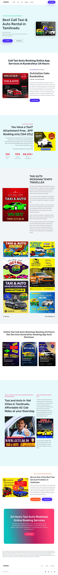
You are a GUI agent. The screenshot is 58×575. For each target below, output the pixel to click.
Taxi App (7, 40)
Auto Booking (19, 40)
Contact (31, 2)
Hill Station (47, 354)
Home (14, 2)
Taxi (18, 2)
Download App (47, 499)
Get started (29, 534)
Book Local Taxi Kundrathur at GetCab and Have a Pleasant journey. (29, 358)
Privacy (47, 565)
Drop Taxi (42, 354)
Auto (22, 2)
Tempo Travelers (31, 353)
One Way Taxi (24, 362)
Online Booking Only (12, 354)
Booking (26, 2)
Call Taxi (7, 316)
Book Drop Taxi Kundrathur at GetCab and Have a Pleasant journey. (10, 359)
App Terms (52, 565)
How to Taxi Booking (35, 499)
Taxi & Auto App (35, 96)
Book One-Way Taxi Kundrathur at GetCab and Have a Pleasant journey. (45, 359)
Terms (42, 565)
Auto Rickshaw (49, 316)
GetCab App (51, 2)
